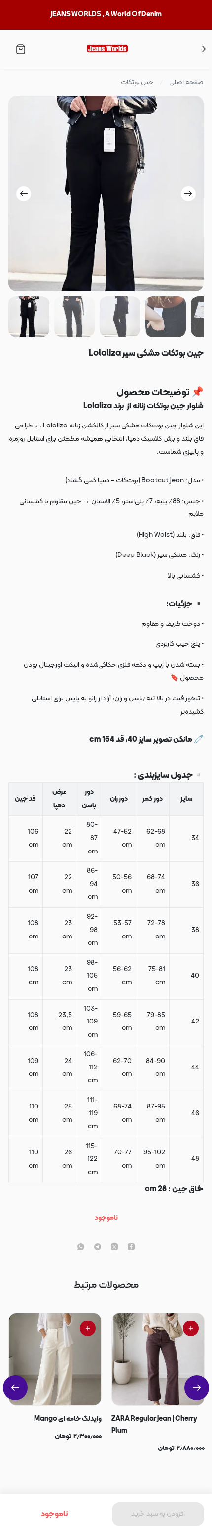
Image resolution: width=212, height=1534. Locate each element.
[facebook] (131, 1247)
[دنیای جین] (106, 49)
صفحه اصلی (186, 82)
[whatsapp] (80, 1247)
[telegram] (97, 1247)
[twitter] (114, 1247)
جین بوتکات (137, 82)
